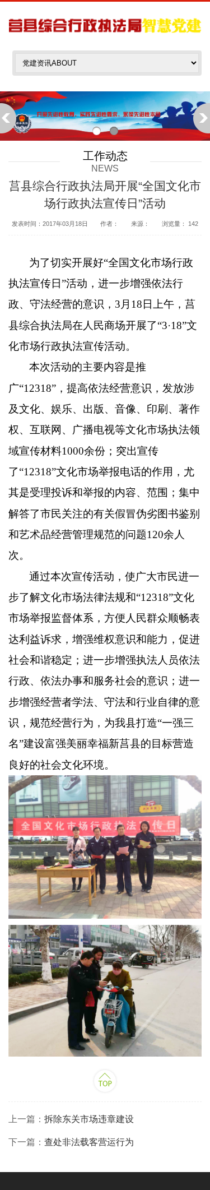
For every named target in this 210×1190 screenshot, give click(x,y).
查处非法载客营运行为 (89, 1142)
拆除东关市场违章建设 (89, 1119)
